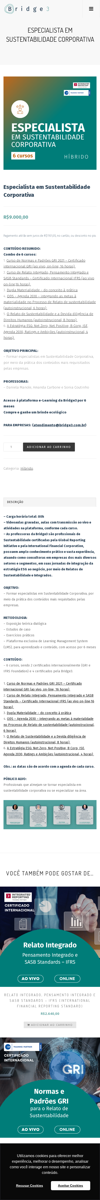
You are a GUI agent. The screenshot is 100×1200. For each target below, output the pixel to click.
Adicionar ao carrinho (49, 447)
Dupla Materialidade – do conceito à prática (42, 290)
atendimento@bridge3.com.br (59, 425)
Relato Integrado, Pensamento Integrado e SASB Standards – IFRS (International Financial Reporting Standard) (50, 1000)
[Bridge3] (17, 8)
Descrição (15, 502)
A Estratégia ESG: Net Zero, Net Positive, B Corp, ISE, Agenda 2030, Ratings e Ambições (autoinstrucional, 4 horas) (45, 332)
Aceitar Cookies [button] (70, 1185)
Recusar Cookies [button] (29, 1185)
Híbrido (26, 468)
